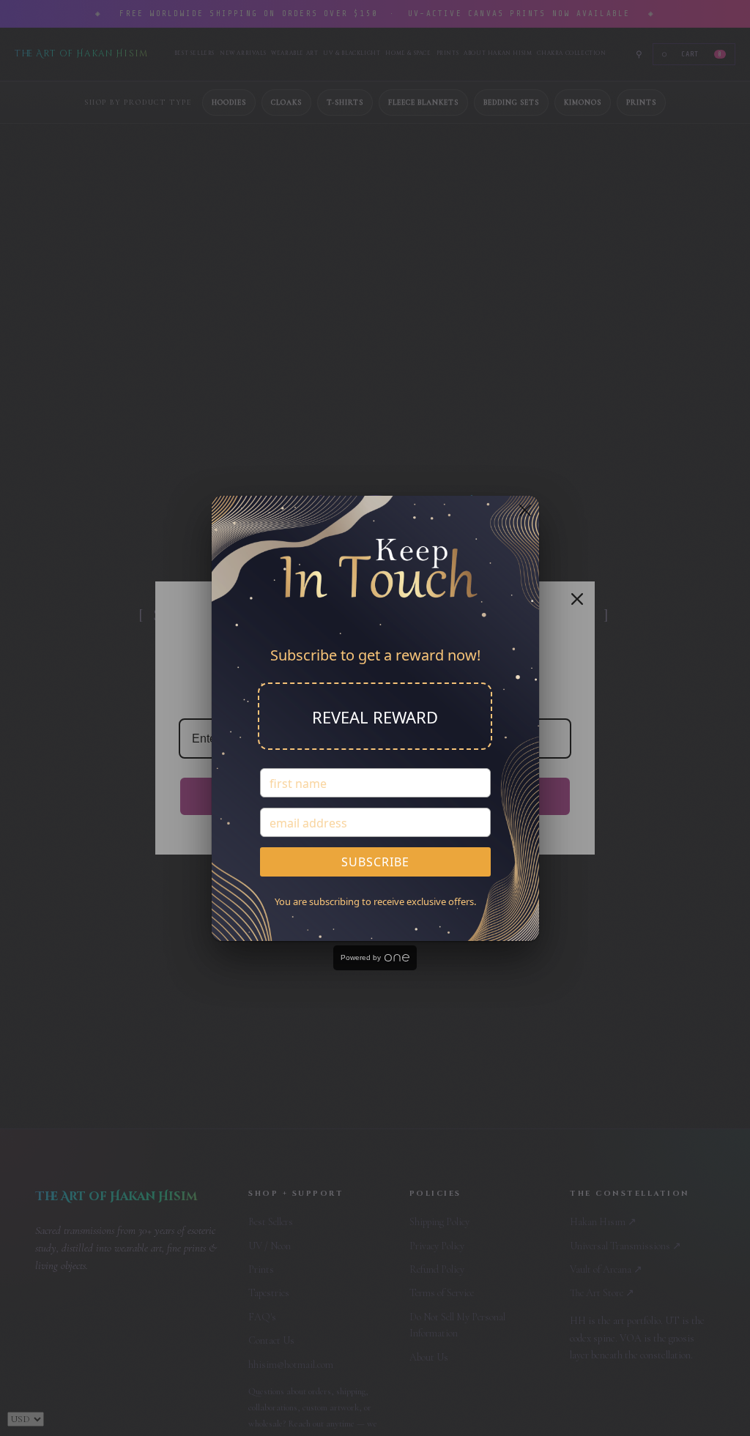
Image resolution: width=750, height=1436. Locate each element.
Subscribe (375, 862)
